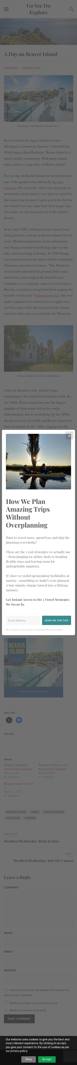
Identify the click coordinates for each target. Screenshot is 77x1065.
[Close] (69, 435)
